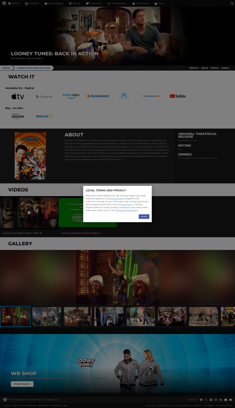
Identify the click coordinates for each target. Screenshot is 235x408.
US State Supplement (127, 210)
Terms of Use (115, 198)
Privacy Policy (126, 204)
